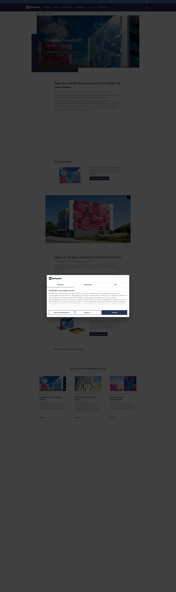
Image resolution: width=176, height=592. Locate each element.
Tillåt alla (114, 312)
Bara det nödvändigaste (61, 312)
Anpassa (87, 312)
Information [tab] (88, 284)
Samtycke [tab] (60, 284)
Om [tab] (115, 284)
